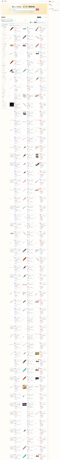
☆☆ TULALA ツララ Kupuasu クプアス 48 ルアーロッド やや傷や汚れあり (43, 259)
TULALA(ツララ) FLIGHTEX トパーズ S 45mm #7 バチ (30, 301)
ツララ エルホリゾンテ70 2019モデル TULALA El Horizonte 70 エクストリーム (30, 336)
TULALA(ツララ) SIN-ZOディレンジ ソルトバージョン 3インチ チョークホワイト (30, 190)
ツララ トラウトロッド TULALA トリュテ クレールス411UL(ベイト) (17, 181)
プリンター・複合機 (4, 35)
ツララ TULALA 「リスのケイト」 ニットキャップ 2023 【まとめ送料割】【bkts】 (43, 362)
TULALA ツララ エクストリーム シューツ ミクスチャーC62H (17, 353)
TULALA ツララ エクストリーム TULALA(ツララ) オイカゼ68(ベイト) (17, 310)
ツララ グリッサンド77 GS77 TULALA (43, 189)
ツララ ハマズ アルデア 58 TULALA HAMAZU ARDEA (43, 293)
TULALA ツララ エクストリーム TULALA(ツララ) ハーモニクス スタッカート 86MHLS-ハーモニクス (17, 268)
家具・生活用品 (3, 65)
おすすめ (35, 22)
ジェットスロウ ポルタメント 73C (43, 36)
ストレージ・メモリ (4, 32)
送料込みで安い (38, 22)
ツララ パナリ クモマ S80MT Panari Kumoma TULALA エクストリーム (30, 242)
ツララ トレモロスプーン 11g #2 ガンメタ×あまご (17, 439)
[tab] (6, 20)
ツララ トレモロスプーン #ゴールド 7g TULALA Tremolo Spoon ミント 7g (30, 29)
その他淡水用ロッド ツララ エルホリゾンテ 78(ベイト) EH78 (43, 198)
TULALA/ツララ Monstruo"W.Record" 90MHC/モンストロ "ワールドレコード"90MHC (43, 413)
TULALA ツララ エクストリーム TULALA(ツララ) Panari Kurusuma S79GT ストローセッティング (17, 285)
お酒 (2, 99)
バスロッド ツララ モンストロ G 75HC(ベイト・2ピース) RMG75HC (43, 422)
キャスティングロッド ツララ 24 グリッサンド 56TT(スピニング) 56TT (43, 404)
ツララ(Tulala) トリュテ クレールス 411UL (17, 53)
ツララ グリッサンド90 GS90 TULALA (43, 95)
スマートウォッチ (4, 42)
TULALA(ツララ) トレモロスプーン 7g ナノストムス (17, 62)
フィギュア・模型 (4, 53)
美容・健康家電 (3, 49)
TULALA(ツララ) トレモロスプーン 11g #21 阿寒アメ (43, 78)
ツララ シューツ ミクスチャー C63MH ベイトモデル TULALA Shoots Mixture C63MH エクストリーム (30, 319)
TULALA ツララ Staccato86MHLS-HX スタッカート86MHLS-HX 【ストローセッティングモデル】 (43, 242)
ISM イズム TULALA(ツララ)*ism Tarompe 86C (17, 335)
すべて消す (58, 8)
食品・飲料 (3, 96)
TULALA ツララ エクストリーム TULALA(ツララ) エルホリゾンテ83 (17, 216)
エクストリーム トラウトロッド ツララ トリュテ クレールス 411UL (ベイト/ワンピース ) (17, 96)
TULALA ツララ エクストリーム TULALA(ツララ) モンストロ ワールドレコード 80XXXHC (17, 242)
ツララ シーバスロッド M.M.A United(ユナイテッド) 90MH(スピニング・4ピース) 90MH (17, 404)
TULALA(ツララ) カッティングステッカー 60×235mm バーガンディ (30, 285)
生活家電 (3, 48)
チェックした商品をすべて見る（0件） (55, 10)
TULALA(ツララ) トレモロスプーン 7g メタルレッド (30, 258)
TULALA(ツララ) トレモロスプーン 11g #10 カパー (30, 164)
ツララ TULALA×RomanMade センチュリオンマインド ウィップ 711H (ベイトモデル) (43, 139)
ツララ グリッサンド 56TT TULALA (17, 78)
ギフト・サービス (4, 106)
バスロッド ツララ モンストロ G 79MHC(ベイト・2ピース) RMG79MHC (43, 216)
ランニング (4, 80)
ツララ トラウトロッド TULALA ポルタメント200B (17, 327)
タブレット (3, 40)
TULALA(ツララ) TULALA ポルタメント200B (30, 104)
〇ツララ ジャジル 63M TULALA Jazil (43, 181)
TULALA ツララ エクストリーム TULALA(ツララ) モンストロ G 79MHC (17, 190)
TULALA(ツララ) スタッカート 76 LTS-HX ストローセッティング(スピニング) (30, 130)
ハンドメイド (3, 103)
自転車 (3, 86)
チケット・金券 (3, 104)
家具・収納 (3, 66)
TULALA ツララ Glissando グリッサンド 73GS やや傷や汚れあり (43, 173)
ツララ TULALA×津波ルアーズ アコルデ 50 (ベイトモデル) (17, 121)
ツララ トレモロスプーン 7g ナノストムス (17, 421)
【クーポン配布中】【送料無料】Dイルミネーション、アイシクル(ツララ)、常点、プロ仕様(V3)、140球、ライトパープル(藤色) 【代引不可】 (30, 405)
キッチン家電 (3, 47)
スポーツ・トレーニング (4, 79)
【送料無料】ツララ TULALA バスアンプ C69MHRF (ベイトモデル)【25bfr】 (17, 37)
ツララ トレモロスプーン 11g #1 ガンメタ (17, 395)
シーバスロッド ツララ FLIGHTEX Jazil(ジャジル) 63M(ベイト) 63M (42, 268)
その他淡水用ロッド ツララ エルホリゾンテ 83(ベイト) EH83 (30, 87)
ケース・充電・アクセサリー (4, 41)
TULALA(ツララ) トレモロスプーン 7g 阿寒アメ (43, 45)
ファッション (3, 57)
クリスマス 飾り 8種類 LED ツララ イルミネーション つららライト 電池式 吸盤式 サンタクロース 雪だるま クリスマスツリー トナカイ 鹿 (30, 387)
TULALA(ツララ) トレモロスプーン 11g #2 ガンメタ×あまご (30, 147)
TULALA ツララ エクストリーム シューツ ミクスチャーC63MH (17, 147)
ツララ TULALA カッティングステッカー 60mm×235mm (43, 147)
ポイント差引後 (42, 22)
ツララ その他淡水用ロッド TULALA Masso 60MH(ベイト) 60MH (17, 156)
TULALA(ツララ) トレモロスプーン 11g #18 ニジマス (30, 267)
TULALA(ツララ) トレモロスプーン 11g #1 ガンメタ (30, 172)
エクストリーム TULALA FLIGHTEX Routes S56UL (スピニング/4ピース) (43, 387)
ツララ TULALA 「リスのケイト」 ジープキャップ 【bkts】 (30, 45)
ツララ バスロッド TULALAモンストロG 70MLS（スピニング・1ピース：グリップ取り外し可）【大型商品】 (43, 319)
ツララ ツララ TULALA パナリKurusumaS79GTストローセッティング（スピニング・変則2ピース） (30, 62)
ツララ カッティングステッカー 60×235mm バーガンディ (17, 430)
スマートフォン (3, 39)
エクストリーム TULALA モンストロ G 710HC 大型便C (30, 121)
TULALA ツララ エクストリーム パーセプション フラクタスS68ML (17, 173)
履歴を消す (58, 4)
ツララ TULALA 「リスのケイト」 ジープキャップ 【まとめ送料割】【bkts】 (43, 370)
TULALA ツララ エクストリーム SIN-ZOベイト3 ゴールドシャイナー (17, 302)
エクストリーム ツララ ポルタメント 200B (43, 70)
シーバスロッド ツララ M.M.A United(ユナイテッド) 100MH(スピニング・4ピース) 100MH (43, 105)
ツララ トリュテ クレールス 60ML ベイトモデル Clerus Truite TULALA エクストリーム (30, 413)
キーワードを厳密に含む (17, 12)
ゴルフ (3, 87)
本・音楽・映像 (3, 92)
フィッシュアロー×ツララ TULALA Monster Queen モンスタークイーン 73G (17, 105)
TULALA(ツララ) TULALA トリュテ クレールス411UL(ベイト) (30, 327)
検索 (37, 9)
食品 (2, 97)
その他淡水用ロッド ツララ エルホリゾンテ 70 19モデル (43, 62)
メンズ (3, 59)
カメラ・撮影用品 (4, 46)
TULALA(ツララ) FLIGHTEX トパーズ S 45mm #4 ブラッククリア (30, 208)
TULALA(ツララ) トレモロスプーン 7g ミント (30, 369)
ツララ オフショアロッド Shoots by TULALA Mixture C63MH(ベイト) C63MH (17, 164)
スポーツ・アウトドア (4, 78)
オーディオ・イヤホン (4, 45)
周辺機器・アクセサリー (4, 34)
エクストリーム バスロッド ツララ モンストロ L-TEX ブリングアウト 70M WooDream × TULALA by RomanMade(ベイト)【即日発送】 (17, 259)
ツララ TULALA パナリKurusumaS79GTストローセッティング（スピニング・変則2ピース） (43, 87)
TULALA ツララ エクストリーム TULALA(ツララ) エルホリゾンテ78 (17, 362)
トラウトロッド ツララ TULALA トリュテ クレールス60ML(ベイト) (43, 285)
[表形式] (31, 22)
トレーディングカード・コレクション (5, 54)
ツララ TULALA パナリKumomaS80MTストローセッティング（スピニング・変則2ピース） (17, 113)
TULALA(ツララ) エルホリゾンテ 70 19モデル (30, 216)
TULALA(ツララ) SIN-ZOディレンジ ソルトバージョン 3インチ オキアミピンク (30, 181)
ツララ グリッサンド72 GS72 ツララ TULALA (43, 301)
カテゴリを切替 (39, 17)
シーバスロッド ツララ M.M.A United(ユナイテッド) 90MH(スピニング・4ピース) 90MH (43, 208)
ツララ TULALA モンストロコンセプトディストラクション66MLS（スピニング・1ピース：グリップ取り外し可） (30, 79)
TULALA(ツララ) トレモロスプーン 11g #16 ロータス (30, 155)
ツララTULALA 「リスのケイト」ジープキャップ (43, 155)
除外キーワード (25, 12)
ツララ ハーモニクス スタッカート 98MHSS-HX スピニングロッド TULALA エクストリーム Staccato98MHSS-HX (30, 439)
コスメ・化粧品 (3, 73)
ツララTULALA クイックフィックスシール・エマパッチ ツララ (43, 353)
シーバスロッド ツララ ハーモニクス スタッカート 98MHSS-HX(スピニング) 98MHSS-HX (43, 233)
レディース (3, 58)
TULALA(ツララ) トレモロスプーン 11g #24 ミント (30, 70)
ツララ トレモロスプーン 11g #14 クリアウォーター (17, 447)
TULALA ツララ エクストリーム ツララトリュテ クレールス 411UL (17, 293)
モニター (3, 33)
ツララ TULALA (50, 5)
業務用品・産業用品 (4, 105)
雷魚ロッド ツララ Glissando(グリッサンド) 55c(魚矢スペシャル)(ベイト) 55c (43, 310)
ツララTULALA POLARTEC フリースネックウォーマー (43, 378)
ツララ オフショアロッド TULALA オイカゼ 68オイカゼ (17, 129)
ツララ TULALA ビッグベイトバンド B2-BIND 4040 (17, 70)
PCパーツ (3, 31)
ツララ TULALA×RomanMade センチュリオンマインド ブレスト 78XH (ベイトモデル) (43, 130)
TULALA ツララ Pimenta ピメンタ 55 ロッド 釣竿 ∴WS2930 (43, 28)
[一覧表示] (30, 22)
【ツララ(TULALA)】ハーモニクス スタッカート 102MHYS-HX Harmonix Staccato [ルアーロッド (30, 345)
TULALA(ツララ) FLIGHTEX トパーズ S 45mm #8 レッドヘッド (30, 396)
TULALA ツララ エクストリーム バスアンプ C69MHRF (17, 318)
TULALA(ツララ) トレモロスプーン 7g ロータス (30, 36)
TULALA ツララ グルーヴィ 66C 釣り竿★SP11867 (43, 164)
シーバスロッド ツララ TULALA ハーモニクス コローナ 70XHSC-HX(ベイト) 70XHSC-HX (43, 345)
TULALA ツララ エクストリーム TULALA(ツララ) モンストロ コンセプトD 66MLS (17, 387)
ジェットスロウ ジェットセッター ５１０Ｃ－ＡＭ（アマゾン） (17, 87)
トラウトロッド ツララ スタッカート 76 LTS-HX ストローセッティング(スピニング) (43, 328)
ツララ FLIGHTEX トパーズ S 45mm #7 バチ (17, 413)
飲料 (2, 98)
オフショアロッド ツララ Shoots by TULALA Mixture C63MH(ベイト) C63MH (30, 54)
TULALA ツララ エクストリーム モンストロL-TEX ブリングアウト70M (17, 345)
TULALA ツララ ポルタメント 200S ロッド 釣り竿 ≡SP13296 (17, 45)
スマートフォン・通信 (4, 38)
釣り (3, 85)
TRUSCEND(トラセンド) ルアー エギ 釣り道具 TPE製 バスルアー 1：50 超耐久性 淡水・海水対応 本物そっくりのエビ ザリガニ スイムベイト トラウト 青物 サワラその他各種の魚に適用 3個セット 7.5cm (30, 96)
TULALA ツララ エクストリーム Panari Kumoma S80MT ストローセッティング (17, 199)
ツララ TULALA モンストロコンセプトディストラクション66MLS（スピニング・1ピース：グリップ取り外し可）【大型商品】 (43, 113)
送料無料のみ (22, 12)
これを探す (41, 32)
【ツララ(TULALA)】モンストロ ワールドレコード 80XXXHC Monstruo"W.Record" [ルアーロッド (30, 139)
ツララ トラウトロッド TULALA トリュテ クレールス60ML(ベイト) (17, 225)
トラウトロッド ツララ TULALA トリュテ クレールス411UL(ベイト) (43, 276)
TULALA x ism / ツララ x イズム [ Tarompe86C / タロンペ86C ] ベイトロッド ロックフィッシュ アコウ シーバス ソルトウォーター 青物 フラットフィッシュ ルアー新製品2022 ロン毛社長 (30, 113)
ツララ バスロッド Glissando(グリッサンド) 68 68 (17, 456)
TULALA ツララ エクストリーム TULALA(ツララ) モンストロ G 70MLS (17, 139)
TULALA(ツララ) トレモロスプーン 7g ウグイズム (17, 28)
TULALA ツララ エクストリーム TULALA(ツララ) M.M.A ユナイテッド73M (17, 233)
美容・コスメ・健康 (4, 72)
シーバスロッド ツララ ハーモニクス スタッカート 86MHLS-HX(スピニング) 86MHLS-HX (43, 439)
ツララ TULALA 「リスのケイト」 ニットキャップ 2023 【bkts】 (43, 54)
